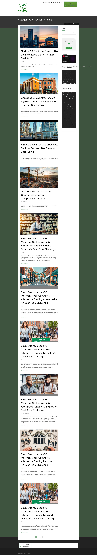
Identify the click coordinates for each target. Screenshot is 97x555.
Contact (60, 2)
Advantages (48, 2)
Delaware (69, 96)
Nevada (72, 108)
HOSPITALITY (65, 77)
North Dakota (70, 114)
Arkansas (64, 94)
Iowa (66, 100)
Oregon (68, 116)
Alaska (68, 92)
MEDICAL (71, 79)
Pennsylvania (73, 116)
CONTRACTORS (24, 201)
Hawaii (67, 98)
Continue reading (24, 69)
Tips (55, 2)
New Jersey (71, 110)
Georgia (64, 98)
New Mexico (65, 112)
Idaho (70, 98)
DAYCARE (64, 75)
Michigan (69, 104)
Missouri (73, 106)
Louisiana (64, 102)
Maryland (71, 102)
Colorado (72, 94)
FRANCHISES (69, 75)
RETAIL (70, 81)
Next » (41, 537)
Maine (68, 102)
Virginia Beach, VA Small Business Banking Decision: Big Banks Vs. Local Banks (39, 148)
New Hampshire (65, 110)
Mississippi (69, 106)
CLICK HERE (69, 47)
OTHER (74, 83)
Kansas (70, 100)
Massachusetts (65, 104)
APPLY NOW (44, 2)
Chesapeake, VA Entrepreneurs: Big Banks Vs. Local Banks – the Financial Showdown (38, 101)
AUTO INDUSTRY (65, 71)
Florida (73, 96)
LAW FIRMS (70, 77)
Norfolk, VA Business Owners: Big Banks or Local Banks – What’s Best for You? (39, 55)
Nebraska (68, 108)
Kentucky (73, 100)
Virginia (22, 61)
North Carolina (65, 114)
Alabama (64, 92)
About (57, 2)
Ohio (74, 114)
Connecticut (65, 96)
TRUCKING (70, 83)
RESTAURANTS (24, 413)
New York (69, 112)
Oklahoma (64, 116)
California (68, 94)
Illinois (73, 98)
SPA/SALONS (65, 83)
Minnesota (64, 106)
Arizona (71, 92)
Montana (64, 108)
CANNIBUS (71, 71)
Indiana (64, 100)
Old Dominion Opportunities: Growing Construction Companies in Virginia (36, 195)
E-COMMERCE (71, 73)
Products (52, 2)
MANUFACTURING (66, 79)
